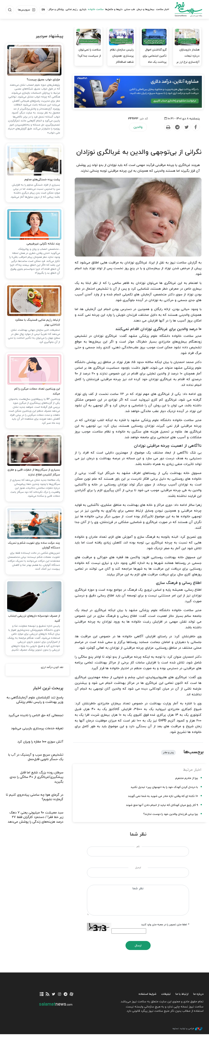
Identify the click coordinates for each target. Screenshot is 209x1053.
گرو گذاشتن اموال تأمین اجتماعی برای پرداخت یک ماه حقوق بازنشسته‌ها (155, 59)
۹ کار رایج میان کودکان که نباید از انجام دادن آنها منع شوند (162, 805)
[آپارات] (71, 994)
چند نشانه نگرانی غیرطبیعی (43, 244)
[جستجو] (10, 10)
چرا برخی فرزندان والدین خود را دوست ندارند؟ (170, 814)
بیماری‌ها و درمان (145, 9)
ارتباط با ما (182, 994)
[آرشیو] (41, 994)
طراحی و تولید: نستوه (183, 1028)
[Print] (168, 127)
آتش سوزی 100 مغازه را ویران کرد (40, 741)
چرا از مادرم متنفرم (186, 778)
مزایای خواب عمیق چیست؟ (43, 80)
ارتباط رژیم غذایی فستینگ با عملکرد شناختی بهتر (37, 322)
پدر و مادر (168, 752)
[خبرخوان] (47, 994)
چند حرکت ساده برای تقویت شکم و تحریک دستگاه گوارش (34, 545)
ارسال (138, 946)
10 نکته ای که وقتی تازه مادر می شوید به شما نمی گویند (163, 796)
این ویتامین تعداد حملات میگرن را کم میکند (37, 391)
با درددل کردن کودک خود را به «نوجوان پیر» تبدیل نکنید (164, 787)
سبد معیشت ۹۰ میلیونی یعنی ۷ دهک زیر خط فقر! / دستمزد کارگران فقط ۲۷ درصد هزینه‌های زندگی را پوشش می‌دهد (35, 817)
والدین (137, 127)
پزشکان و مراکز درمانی (52, 9)
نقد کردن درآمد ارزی (52, 667)
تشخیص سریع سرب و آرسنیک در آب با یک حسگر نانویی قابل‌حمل (35, 757)
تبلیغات (166, 994)
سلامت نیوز (188, 9)
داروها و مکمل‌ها (113, 9)
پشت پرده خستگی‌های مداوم (42, 179)
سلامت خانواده (95, 9)
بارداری (82, 9)
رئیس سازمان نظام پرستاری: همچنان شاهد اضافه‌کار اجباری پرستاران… (122, 59)
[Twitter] (186, 127)
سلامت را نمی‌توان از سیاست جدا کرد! (89, 53)
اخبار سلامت (162, 9)
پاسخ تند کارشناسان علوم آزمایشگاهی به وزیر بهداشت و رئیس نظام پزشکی (35, 699)
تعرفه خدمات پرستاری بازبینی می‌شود (37, 728)
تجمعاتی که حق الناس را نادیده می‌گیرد (35, 715)
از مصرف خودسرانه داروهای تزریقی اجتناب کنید (34, 618)
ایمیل (138, 867)
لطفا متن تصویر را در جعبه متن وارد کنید (165, 924)
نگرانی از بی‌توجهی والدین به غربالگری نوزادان (138, 152)
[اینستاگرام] (59, 994)
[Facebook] (195, 127)
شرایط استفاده (147, 994)
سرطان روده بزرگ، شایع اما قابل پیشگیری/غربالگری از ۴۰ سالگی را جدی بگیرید (36, 777)
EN (43, 10)
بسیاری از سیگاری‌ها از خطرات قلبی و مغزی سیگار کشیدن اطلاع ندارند (34, 472)
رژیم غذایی (72, 9)
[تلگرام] (65, 994)
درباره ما (198, 994)
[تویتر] (53, 994)
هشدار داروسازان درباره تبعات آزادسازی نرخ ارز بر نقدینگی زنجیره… (187, 59)
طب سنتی (129, 9)
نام (138, 846)
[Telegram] (177, 127)
